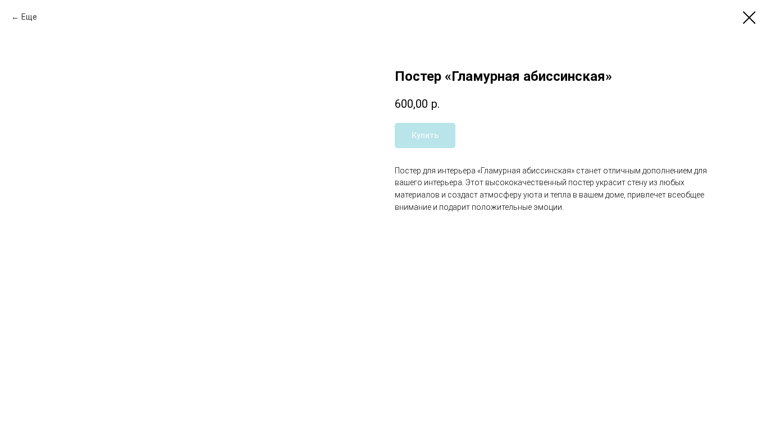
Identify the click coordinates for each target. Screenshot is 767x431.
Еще (29, 16)
